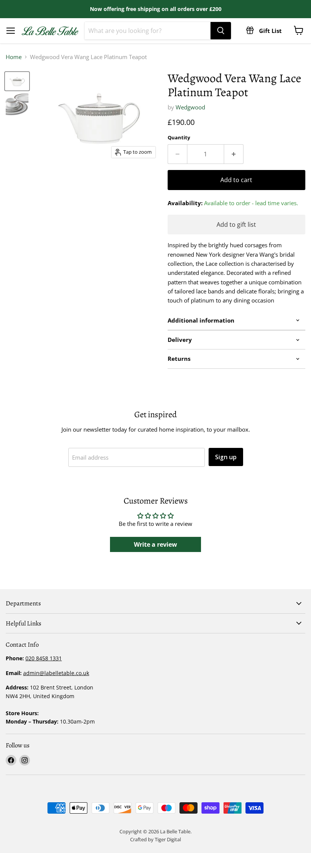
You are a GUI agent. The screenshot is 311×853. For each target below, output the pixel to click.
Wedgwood (190, 107)
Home (14, 57)
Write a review (155, 544)
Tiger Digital (168, 839)
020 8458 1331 (43, 658)
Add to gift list (236, 224)
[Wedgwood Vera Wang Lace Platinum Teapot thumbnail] (17, 104)
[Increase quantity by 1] (233, 154)
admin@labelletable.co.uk (56, 673)
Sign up (226, 457)
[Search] (220, 30)
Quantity (179, 137)
